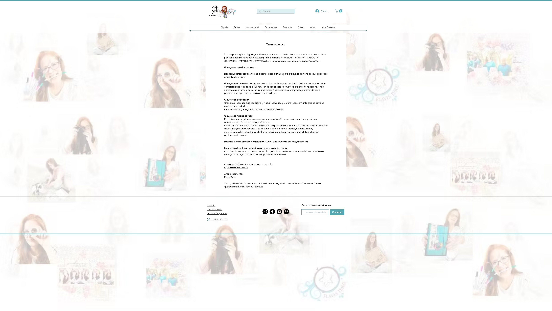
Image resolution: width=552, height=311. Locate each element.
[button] (339, 11)
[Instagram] (265, 211)
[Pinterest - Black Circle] (286, 211)
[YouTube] (279, 211)
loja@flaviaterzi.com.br (236, 167)
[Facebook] (272, 211)
